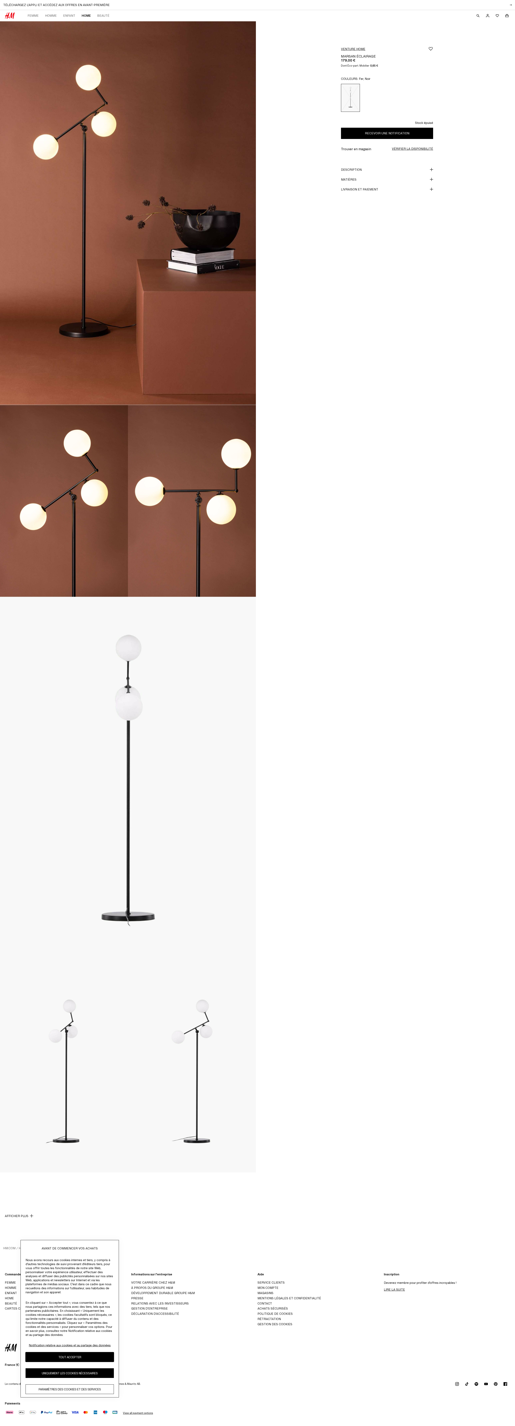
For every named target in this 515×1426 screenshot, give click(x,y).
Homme (51, 15)
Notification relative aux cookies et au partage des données (70, 1345)
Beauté (103, 15)
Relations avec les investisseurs (160, 1303)
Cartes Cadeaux (18, 1308)
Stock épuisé (424, 122)
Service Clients (271, 1282)
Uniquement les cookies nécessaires (70, 1373)
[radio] (350, 98)
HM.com (9, 1248)
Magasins (265, 1293)
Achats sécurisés (273, 1308)
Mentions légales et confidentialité (289, 1298)
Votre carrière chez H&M (153, 1282)
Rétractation (269, 1319)
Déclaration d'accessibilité (155, 1313)
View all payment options (138, 1413)
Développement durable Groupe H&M (163, 1293)
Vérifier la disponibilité (412, 148)
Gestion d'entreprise (149, 1308)
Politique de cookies (275, 1313)
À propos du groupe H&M (152, 1287)
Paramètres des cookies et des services (70, 1389)
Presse (137, 1298)
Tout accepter (69, 1357)
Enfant (69, 15)
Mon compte (268, 1287)
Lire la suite (394, 1289)
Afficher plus (16, 1216)
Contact (265, 1303)
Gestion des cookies (275, 1324)
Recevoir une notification (387, 133)
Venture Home (353, 49)
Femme (33, 15)
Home (86, 15)
